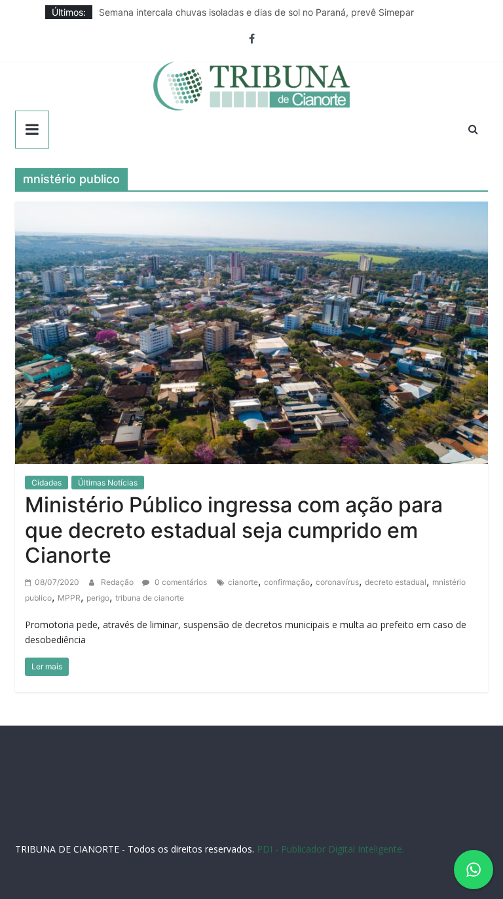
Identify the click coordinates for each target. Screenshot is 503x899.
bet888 (409, 813)
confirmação (287, 582)
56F (102, 813)
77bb (339, 826)
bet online (130, 826)
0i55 (283, 826)
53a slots (396, 826)
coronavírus (337, 582)
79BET (196, 813)
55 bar (258, 826)
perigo (97, 598)
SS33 (81, 813)
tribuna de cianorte (149, 598)
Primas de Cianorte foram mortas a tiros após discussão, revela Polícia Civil (259, 6)
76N (249, 813)
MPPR (69, 598)
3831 (143, 813)
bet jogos (445, 813)
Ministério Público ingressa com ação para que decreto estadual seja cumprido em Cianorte (234, 530)
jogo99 (295, 813)
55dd (381, 813)
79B (121, 813)
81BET (225, 813)
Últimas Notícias (108, 482)
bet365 (167, 826)
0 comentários (180, 582)
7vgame (328, 813)
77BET (168, 813)
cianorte (243, 582)
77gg (357, 813)
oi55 (212, 826)
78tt (269, 813)
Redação (118, 582)
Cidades (46, 482)
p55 (233, 826)
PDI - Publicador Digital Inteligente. (330, 849)
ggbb (364, 826)
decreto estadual (395, 582)
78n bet (310, 826)
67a (192, 826)
